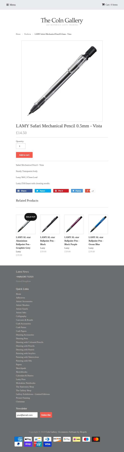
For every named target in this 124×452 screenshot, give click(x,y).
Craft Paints (21, 327)
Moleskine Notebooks (25, 383)
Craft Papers (21, 331)
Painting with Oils (24, 361)
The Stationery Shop (25, 387)
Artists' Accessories (24, 301)
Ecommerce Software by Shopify (72, 432)
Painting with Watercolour (27, 357)
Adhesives (20, 297)
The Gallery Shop (23, 390)
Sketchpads (21, 368)
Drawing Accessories (25, 335)
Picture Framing (23, 398)
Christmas (20, 401)
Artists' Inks (21, 312)
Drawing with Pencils (25, 346)
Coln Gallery (51, 432)
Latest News (22, 271)
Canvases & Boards (24, 320)
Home (18, 294)
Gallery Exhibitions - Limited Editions (33, 394)
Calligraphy (21, 316)
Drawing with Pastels (25, 349)
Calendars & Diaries (24, 375)
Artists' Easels (22, 309)
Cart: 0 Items (112, 5)
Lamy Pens (21, 379)
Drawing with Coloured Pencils (29, 342)
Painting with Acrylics (25, 353)
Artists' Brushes (22, 305)
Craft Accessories (23, 323)
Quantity (20, 141)
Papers (19, 364)
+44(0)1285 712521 (25, 276)
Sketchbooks (21, 372)
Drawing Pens (22, 338)
